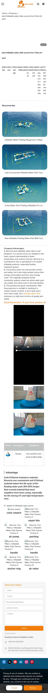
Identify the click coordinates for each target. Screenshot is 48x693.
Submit (24, 628)
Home (4, 13)
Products (13, 13)
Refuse (33, 688)
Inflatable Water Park (32, 293)
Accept (14, 688)
